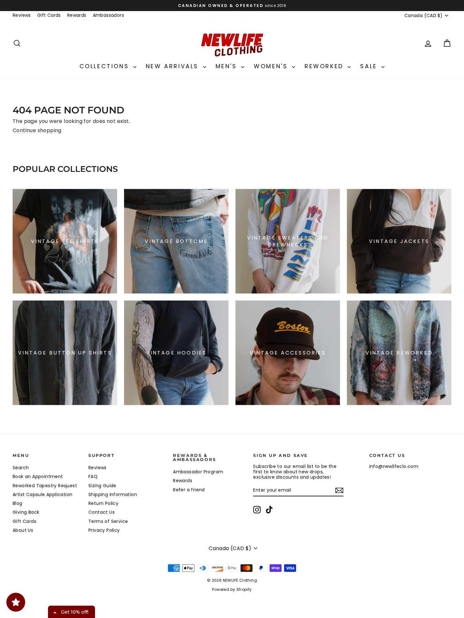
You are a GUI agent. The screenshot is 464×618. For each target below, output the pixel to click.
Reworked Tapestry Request (45, 485)
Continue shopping (37, 130)
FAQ (93, 476)
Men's (228, 66)
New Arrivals (173, 66)
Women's (272, 66)
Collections (106, 66)
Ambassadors (108, 15)
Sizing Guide (102, 485)
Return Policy (103, 503)
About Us (23, 530)
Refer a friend (189, 490)
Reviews (22, 15)
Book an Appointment (38, 476)
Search (21, 467)
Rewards (76, 15)
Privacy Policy (104, 530)
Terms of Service (108, 521)
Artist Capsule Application (42, 494)
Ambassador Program (198, 472)
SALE (370, 66)
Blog (17, 503)
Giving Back (26, 512)
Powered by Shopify (232, 589)
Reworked (325, 66)
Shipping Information (112, 494)
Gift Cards (49, 15)
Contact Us (101, 512)
